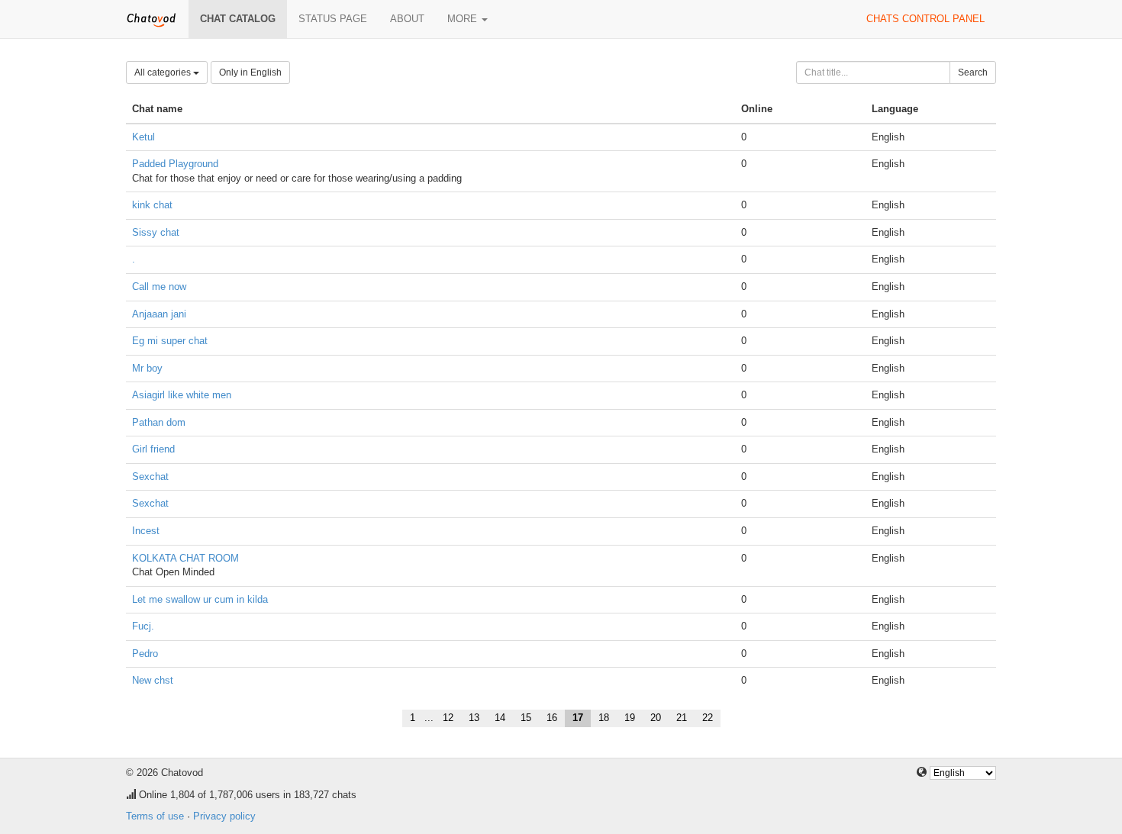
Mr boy (147, 368)
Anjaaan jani (159, 314)
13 (474, 717)
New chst (152, 680)
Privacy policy (224, 816)
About (407, 18)
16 (551, 717)
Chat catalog (238, 18)
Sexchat (150, 476)
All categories (163, 72)
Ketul (143, 137)
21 (681, 717)
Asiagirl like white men (181, 395)
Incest (146, 530)
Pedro (145, 653)
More (463, 18)
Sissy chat (155, 232)
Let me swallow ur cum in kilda (200, 599)
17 (577, 717)
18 (603, 717)
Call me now (159, 286)
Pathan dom (158, 422)
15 (526, 717)
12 (448, 717)
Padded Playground (175, 163)
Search (973, 72)
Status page (332, 18)
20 (655, 717)
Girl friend (153, 449)
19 (629, 717)
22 (707, 717)
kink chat (152, 205)
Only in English (250, 72)
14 (500, 717)
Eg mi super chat (170, 340)
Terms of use (155, 816)
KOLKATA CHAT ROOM (185, 558)
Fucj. (143, 626)
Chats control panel (925, 18)
